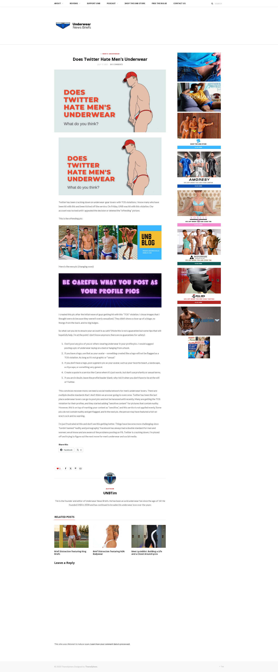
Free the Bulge (159, 3)
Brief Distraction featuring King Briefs (70, 552)
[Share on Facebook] (65, 468)
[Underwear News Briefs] (76, 26)
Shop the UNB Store (135, 3)
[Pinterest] (75, 468)
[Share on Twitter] (70, 468)
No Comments (116, 64)
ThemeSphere (91, 666)
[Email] (80, 468)
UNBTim (110, 493)
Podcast (111, 3)
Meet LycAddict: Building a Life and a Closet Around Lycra (146, 552)
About (57, 3)
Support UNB (93, 3)
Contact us (179, 3)
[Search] (212, 3)
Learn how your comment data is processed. (110, 644)
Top (222, 666)
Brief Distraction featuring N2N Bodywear (109, 552)
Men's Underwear (111, 54)
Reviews (74, 3)
